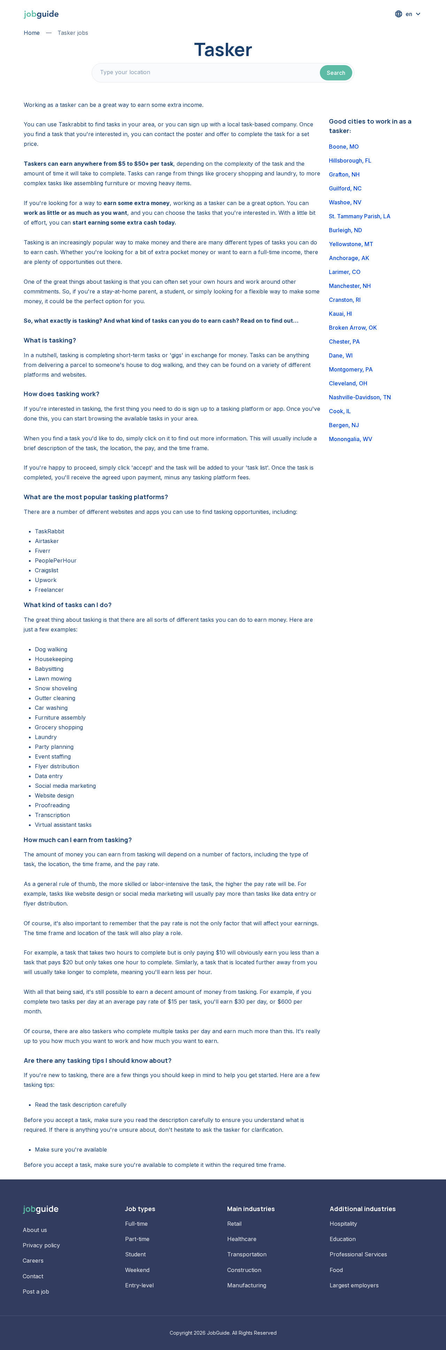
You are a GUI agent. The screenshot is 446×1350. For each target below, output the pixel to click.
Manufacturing (246, 1285)
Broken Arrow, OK (353, 327)
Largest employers (354, 1285)
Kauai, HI (340, 313)
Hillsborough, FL (350, 160)
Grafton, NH (344, 174)
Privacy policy (41, 1245)
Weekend (137, 1269)
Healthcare (241, 1238)
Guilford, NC (345, 188)
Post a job (36, 1291)
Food (336, 1269)
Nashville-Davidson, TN (360, 397)
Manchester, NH (350, 285)
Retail (234, 1223)
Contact (33, 1276)
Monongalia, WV (350, 438)
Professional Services (358, 1254)
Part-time (137, 1238)
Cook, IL (340, 411)
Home (32, 32)
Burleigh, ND (345, 230)
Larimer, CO (345, 271)
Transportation (247, 1254)
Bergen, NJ (344, 425)
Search (336, 72)
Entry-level (139, 1285)
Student (135, 1254)
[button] (408, 14)
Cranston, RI (345, 299)
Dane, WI (341, 355)
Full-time (136, 1223)
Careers (33, 1260)
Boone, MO (344, 146)
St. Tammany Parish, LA (360, 216)
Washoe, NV (345, 202)
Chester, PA (344, 341)
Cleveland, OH (348, 383)
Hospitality (343, 1223)
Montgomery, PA (351, 369)
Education (343, 1238)
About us (35, 1229)
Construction (244, 1269)
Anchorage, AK (349, 257)
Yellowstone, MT (351, 244)
